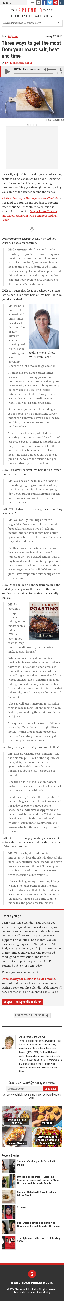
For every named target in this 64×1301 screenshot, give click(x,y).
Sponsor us (32, 125)
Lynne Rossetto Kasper (19, 62)
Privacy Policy (43, 1292)
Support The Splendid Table (20, 1002)
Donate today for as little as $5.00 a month (28, 979)
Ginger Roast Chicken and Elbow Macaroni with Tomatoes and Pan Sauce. (30, 215)
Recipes (15, 16)
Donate (7, 3)
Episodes (27, 16)
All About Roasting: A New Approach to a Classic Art (30, 198)
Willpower (13, 36)
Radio (38, 16)
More (47, 16)
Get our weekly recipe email (32, 1082)
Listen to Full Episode (29, 1015)
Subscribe (50, 1089)
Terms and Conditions (24, 1292)
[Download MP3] (60, 69)
